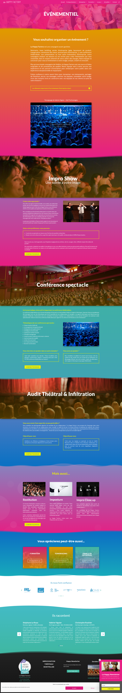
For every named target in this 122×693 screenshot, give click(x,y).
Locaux (99, 2)
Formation (91, 2)
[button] (21, 590)
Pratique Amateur (71, 2)
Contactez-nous (32, 254)
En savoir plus (34, 561)
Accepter (74, 688)
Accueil (63, 2)
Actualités (106, 2)
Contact (115, 2)
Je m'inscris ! (73, 671)
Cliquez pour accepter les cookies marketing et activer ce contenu (61, 125)
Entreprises (82, 2)
